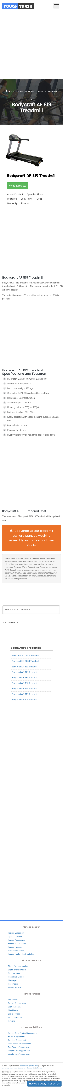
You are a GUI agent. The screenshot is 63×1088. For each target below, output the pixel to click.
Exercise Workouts (16, 950)
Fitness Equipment (16, 933)
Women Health (14, 1007)
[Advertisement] (31, 45)
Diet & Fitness (14, 1014)
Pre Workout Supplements (19, 1047)
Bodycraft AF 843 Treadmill (24, 694)
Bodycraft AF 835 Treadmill (24, 677)
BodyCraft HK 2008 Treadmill (25, 655)
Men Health (13, 1010)
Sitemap (39, 1068)
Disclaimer (21, 1068)
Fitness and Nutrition (17, 943)
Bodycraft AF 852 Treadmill (24, 683)
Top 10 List (12, 1000)
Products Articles (15, 1017)
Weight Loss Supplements (19, 1054)
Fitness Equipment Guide (29, 1066)
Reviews (11, 1021)
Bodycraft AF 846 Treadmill (24, 688)
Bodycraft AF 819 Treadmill (24, 672)
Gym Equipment (15, 936)
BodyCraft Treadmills (48, 91)
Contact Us (31, 1068)
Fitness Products (15, 947)
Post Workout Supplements (19, 1044)
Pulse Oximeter (14, 987)
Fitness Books (14, 954)
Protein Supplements (17, 1003)
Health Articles (28, 954)
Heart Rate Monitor (16, 977)
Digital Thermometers (17, 970)
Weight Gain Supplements (19, 1051)
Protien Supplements (29, 1033)
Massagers (12, 980)
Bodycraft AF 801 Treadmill (24, 699)
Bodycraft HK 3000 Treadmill (25, 661)
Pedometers (13, 984)
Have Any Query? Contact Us (44, 1083)
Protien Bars (13, 1033)
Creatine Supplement (17, 1040)
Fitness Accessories (16, 940)
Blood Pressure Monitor (18, 966)
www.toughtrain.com (9, 1068)
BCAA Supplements (16, 1037)
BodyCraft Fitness (25, 91)
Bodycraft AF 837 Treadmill (24, 666)
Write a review (17, 185)
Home (11, 91)
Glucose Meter (14, 973)
